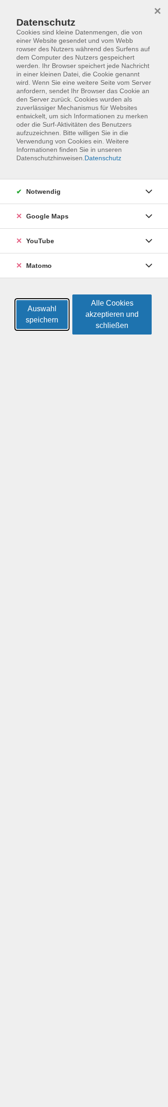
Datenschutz (102, 158)
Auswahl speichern (42, 314)
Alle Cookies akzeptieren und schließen (112, 314)
